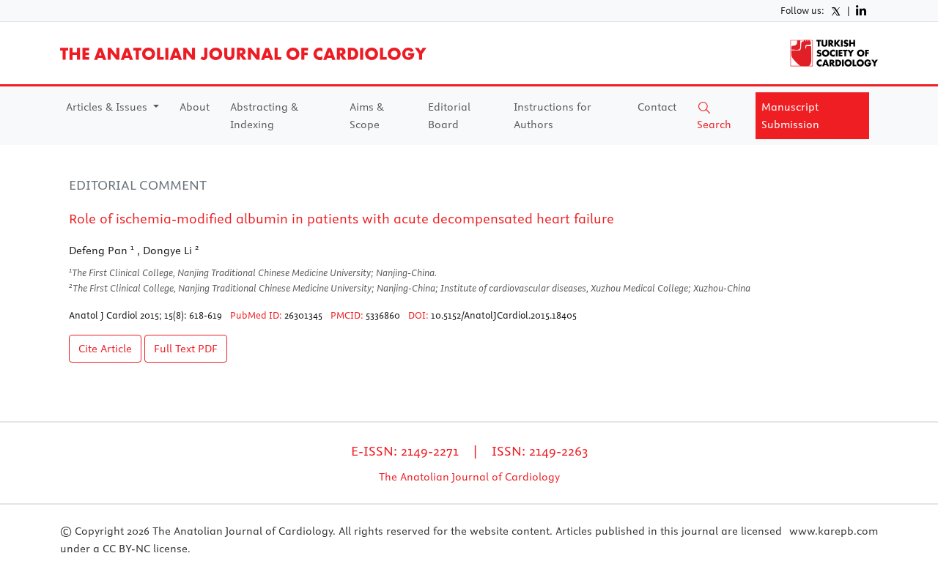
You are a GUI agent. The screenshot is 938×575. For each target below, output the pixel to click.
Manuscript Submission (790, 115)
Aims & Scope (367, 115)
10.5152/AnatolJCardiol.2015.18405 (504, 315)
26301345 (303, 315)
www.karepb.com (833, 531)
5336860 (383, 315)
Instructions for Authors (552, 115)
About (195, 107)
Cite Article (105, 348)
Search (714, 124)
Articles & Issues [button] (108, 107)
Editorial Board (449, 115)
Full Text (186, 348)
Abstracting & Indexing (264, 115)
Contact (657, 107)
